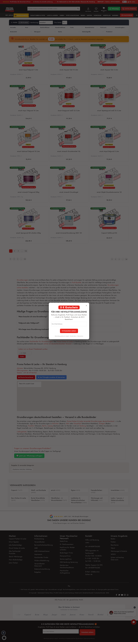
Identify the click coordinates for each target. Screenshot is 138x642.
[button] (4, 638)
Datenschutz (80, 336)
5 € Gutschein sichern (69, 331)
